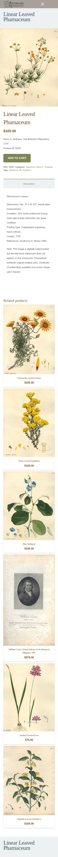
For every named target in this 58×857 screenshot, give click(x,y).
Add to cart (17, 158)
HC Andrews (25, 170)
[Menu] (42, 4)
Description (29, 183)
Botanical (30, 167)
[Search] (55, 4)
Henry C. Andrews (44, 167)
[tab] (29, 183)
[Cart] (49, 4)
